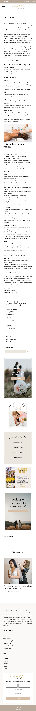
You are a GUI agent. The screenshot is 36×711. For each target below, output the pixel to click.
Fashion (8, 317)
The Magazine (7, 648)
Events (4, 653)
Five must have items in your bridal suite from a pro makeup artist (18, 587)
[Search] (28, 351)
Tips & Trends (9, 342)
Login (33, 1)
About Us (5, 661)
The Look (8, 336)
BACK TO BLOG (8, 536)
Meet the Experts (10, 328)
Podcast (5, 666)
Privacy (16, 709)
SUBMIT (18, 698)
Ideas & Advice (7, 643)
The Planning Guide (11, 339)
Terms (20, 709)
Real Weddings (10, 331)
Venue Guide (9, 347)
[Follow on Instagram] (4, 1)
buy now (18, 378)
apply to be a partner (18, 511)
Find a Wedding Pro (8, 641)
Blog (4, 651)
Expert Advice (10, 314)
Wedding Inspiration (8, 646)
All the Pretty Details (11, 309)
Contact (5, 668)
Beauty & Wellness (10, 17)
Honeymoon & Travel (12, 323)
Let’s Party (9, 325)
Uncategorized (10, 344)
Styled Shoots (10, 334)
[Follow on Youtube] (7, 1)
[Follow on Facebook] (2, 1)
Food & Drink (10, 320)
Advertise (27, 1)
